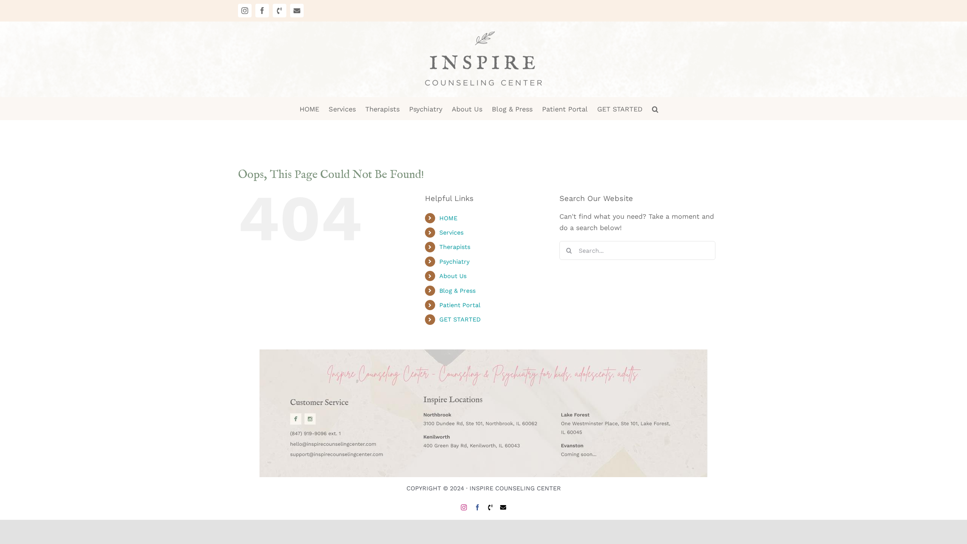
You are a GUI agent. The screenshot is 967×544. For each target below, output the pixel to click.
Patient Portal (459, 305)
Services (451, 232)
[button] (655, 108)
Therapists (454, 246)
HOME (448, 218)
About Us (453, 276)
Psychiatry (454, 261)
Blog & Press (457, 290)
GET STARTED (460, 319)
